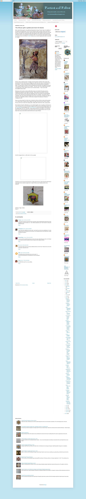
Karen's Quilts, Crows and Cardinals (66, 182)
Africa (19, 213)
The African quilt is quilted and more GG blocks (68, 392)
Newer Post (18, 283)
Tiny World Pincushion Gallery (58, 20)
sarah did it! (66, 161)
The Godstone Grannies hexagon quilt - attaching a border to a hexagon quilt (34, 426)
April (67, 407)
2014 (66, 284)
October (67, 290)
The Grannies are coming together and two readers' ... (68, 327)
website (29, 35)
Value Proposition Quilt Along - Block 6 (68, 308)
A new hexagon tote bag (68, 335)
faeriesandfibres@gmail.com (60, 36)
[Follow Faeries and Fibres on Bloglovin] (60, 32)
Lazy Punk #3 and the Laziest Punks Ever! (68, 317)
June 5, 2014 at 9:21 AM (24, 245)
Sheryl (19, 260)
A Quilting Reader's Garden (66, 62)
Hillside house (66, 256)
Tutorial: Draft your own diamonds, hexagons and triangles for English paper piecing (35, 469)
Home (15, 20)
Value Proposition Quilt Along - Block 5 (68, 362)
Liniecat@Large (19, 107)
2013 (66, 413)
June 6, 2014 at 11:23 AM (25, 252)
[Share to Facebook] (31, 212)
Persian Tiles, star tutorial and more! (27, 475)
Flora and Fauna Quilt (36, 20)
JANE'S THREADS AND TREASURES (67, 194)
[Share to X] (30, 212)
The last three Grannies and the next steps (68, 346)
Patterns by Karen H (47, 20)
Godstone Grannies (23, 213)
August (67, 294)
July (66, 296)
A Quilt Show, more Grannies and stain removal (68, 358)
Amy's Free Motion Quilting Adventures (66, 115)
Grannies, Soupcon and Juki (68, 374)
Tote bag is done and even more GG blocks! (68, 402)
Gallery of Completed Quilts (53, 22)
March (67, 408)
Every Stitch (66, 225)
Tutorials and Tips (22, 20)
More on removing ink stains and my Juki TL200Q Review (68, 352)
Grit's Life (66, 94)
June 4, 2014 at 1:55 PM (27, 228)
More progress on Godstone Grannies (68, 313)
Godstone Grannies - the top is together (68, 300)
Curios (29, 20)
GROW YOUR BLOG (24, 432)
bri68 (19, 252)
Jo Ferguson (20, 228)
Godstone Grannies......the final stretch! (68, 304)
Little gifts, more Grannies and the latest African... (68, 397)
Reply (19, 225)
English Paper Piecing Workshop (27, 457)
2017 (66, 280)
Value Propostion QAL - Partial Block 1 (68, 387)
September (68, 292)
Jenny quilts (66, 215)
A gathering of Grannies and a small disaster (68, 370)
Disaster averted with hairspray (68, 366)
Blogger (45, 484)
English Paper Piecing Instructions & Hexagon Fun (36, 22)
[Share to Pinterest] (32, 212)
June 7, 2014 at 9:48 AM (25, 260)
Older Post (49, 283)
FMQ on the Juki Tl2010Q (68, 331)
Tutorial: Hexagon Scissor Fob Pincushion (68, 378)
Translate (63, 43)
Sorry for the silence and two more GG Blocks (68, 382)
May (66, 405)
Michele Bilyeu (21, 237)
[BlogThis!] (29, 212)
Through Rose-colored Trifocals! (66, 127)
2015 (66, 283)
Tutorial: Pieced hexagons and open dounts (28, 420)
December (67, 286)
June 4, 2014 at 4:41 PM (28, 237)
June (67, 297)
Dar (19, 245)
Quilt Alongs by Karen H (19, 22)
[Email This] (27, 212)
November (67, 288)
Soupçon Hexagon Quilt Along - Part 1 (27, 444)
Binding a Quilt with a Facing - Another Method (68, 322)
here (16, 35)
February (67, 410)
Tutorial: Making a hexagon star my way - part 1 (29, 438)
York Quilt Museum (32, 107)
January (67, 411)
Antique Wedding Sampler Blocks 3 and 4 (28, 463)
